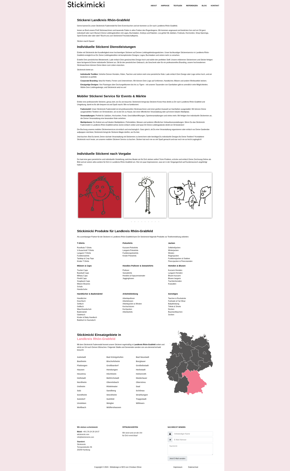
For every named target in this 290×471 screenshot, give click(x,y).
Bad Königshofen (114, 357)
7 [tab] (152, 222)
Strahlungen (142, 395)
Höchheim (111, 374)
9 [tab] (158, 222)
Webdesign (114, 467)
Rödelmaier (112, 386)
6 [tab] (148, 222)
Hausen (80, 370)
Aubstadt (81, 357)
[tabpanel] (99, 195)
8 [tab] (155, 222)
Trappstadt (141, 399)
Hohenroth (141, 374)
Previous (75, 196)
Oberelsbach (112, 382)
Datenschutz (193, 467)
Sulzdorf (81, 399)
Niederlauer (141, 378)
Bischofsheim (113, 361)
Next (215, 196)
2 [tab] (135, 222)
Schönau (140, 391)
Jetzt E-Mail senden (177, 458)
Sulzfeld (110, 399)
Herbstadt (140, 370)
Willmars (140, 403)
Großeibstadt (142, 365)
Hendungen (112, 370)
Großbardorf (112, 365)
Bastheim (81, 361)
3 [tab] (138, 222)
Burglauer (141, 361)
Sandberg (111, 391)
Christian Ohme (135, 467)
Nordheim (82, 382)
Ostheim (81, 386)
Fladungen (82, 365)
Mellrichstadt (112, 378)
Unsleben (81, 403)
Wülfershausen (113, 407)
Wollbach (81, 407)
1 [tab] (131, 222)
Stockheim (111, 395)
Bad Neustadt (142, 357)
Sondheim (82, 395)
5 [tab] (145, 222)
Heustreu (81, 374)
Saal (138, 386)
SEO (123, 467)
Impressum (177, 467)
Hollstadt (81, 378)
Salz (79, 391)
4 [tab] (141, 222)
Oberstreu (141, 382)
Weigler (110, 403)
